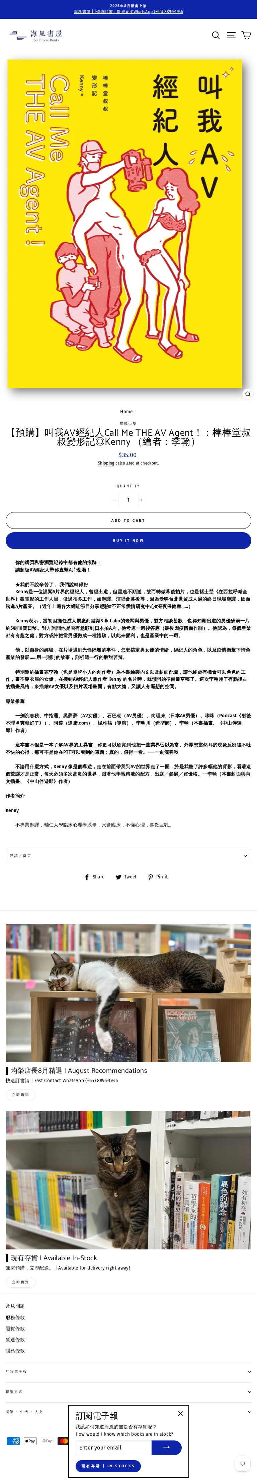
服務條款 (15, 1317)
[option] (128, 9)
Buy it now (128, 541)
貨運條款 (15, 1340)
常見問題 (15, 1306)
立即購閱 (20, 1095)
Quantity (128, 486)
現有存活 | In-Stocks (108, 1466)
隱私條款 (15, 1351)
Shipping (106, 463)
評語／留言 (21, 856)
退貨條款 (15, 1329)
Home (126, 412)
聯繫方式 (14, 1392)
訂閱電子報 (16, 1371)
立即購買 (20, 1282)
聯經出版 (128, 423)
